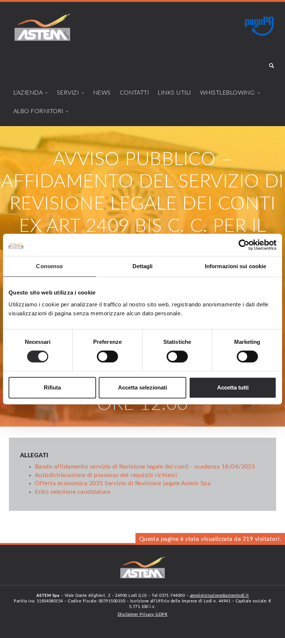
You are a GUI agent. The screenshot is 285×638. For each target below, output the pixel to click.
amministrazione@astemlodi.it (219, 595)
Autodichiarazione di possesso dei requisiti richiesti (106, 475)
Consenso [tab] (49, 266)
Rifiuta (52, 387)
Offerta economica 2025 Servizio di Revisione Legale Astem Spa (122, 483)
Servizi (69, 93)
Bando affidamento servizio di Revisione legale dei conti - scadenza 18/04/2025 (145, 467)
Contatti (134, 93)
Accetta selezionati (142, 387)
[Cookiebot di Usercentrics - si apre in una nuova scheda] (244, 244)
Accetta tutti (233, 387)
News (102, 93)
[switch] (107, 356)
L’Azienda (28, 93)
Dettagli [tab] (142, 266)
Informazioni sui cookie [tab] (235, 266)
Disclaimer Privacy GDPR (142, 614)
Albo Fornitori (39, 111)
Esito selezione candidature (73, 492)
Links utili (174, 93)
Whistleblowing (228, 93)
